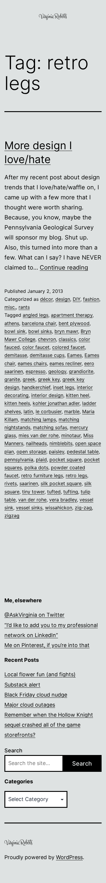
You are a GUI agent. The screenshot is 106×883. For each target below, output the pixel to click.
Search (13, 750)
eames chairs (32, 363)
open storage (31, 451)
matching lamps (38, 419)
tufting (70, 492)
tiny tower (33, 492)
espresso (36, 371)
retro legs (76, 475)
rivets (10, 483)
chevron (47, 339)
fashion (91, 299)
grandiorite (81, 371)
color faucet (35, 347)
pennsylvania (18, 459)
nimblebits (60, 443)
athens (11, 323)
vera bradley (63, 500)
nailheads (36, 443)
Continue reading (64, 267)
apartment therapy (71, 315)
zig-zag (83, 508)
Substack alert (22, 685)
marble (72, 411)
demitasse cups (47, 355)
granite (12, 379)
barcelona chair (39, 323)
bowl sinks (40, 331)
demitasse (15, 355)
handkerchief (36, 387)
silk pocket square (61, 483)
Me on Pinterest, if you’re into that (47, 645)
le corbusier (49, 411)
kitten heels (17, 403)
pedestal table (83, 451)
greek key (49, 379)
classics (67, 339)
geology (57, 371)
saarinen (28, 483)
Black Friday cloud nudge (35, 695)
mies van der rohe (39, 435)
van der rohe (32, 500)
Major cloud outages (29, 705)
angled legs (35, 315)
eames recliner (65, 363)
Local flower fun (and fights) (40, 674)
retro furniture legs (42, 475)
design (62, 299)
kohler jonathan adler (56, 403)
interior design (47, 395)
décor (46, 299)
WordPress (69, 857)
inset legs (63, 387)
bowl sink (15, 331)
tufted (54, 492)
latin (28, 411)
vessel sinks (29, 508)
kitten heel (77, 395)
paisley (56, 451)
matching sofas (50, 427)
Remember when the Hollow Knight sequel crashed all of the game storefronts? (48, 725)
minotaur (71, 435)
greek (29, 379)
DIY (76, 299)
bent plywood (74, 323)
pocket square (65, 459)
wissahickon (58, 508)
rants (24, 307)
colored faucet (68, 347)
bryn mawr (66, 331)
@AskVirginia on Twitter (34, 615)
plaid (41, 459)
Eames (74, 355)
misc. (10, 307)
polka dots (36, 467)
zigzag (11, 515)
